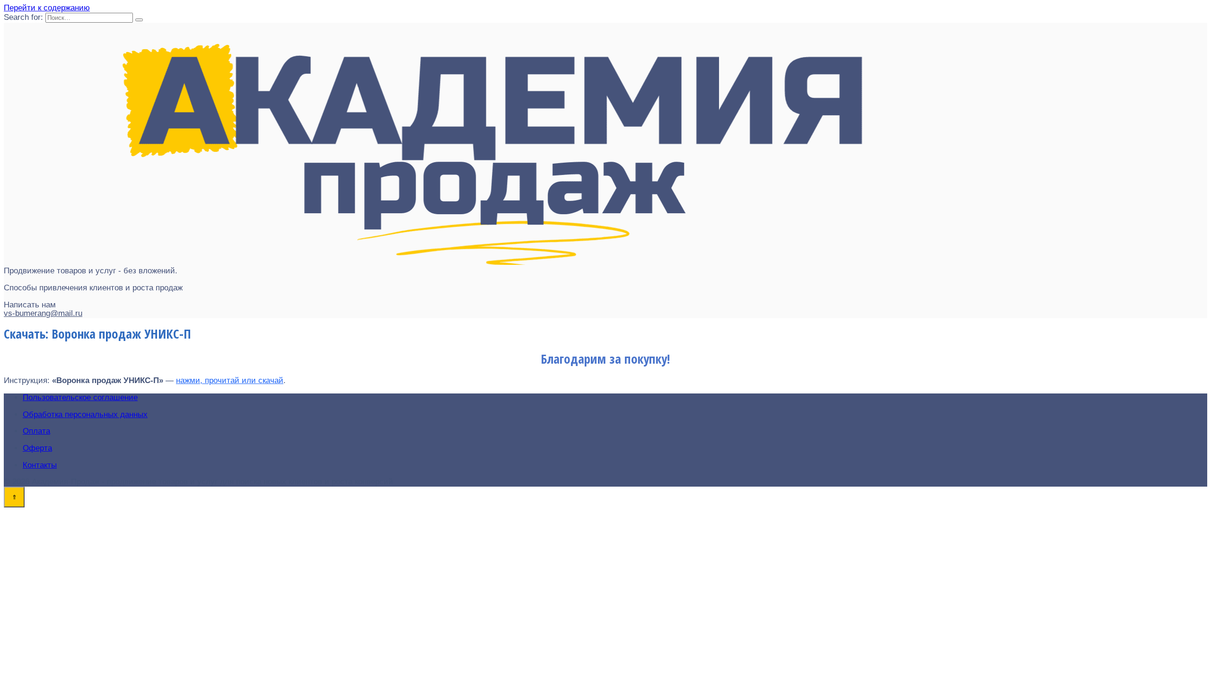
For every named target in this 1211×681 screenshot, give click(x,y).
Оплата (36, 431)
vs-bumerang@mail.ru (43, 313)
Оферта (37, 448)
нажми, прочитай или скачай (229, 380)
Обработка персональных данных (85, 414)
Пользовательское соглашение (80, 397)
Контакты (40, 465)
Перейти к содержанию (47, 7)
